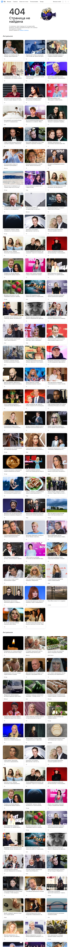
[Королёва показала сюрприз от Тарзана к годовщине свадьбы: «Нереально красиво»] (57, 116)
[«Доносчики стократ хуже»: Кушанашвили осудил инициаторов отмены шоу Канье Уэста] (13, 574)
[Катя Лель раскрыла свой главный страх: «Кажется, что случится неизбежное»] (57, 683)
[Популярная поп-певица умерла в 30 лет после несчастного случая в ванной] (13, 755)
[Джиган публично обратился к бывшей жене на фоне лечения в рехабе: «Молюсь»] (13, 378)
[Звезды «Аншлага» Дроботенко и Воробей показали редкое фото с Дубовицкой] (35, 421)
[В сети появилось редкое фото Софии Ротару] (35, 181)
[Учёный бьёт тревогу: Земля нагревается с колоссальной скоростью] (13, 225)
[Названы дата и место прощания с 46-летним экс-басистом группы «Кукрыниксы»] (35, 50)
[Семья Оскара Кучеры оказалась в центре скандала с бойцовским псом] (13, 137)
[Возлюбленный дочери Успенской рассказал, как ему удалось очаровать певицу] (57, 181)
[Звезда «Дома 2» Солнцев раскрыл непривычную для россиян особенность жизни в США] (35, 727)
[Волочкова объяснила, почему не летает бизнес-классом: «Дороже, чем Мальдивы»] (35, 530)
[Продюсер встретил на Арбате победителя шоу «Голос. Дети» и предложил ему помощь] (13, 821)
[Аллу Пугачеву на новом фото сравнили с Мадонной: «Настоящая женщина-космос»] (35, 574)
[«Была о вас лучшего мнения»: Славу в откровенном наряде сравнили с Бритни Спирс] (35, 268)
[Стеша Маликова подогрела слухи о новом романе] (57, 574)
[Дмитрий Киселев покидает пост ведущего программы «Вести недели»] (35, 777)
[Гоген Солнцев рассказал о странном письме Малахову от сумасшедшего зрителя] (13, 399)
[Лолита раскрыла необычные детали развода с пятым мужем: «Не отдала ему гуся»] (57, 247)
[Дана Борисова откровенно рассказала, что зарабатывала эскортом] (57, 268)
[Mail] (2, 1)
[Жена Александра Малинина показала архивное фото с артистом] (57, 225)
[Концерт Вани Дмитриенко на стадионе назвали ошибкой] (57, 50)
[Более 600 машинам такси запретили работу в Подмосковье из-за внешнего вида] (35, 290)
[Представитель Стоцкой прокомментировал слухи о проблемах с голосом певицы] (35, 378)
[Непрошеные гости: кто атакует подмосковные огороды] (13, 777)
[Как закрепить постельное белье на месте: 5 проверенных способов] (13, 116)
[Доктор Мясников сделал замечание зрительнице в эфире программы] (57, 530)
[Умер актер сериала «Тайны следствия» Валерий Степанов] (57, 552)
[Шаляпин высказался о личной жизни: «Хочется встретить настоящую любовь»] (35, 159)
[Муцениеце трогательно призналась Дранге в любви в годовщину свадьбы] (13, 596)
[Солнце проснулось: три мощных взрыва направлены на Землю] (13, 465)
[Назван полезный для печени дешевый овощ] (35, 662)
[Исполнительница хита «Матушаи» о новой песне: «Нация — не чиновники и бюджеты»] (57, 94)
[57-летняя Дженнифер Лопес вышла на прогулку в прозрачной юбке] (57, 465)
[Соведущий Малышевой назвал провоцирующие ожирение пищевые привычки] (57, 843)
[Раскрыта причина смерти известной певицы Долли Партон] (35, 465)
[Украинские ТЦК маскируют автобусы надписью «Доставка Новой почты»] (13, 799)
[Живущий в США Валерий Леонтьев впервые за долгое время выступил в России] (13, 683)
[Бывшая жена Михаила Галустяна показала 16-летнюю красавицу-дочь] (35, 509)
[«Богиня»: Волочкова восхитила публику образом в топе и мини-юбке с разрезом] (35, 356)
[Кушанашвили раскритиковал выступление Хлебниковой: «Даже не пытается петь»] (35, 94)
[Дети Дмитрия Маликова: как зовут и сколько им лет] (13, 662)
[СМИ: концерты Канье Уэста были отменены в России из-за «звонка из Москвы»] (57, 399)
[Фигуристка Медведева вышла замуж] (57, 159)
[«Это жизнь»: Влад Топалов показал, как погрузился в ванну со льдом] (13, 705)
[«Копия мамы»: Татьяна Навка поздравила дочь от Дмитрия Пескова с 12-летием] (35, 843)
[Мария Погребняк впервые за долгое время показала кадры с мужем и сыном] (57, 421)
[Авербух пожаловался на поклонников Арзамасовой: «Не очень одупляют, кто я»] (57, 137)
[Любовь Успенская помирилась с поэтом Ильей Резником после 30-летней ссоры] (13, 487)
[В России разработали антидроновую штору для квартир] (35, 203)
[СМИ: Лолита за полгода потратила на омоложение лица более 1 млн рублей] (35, 552)
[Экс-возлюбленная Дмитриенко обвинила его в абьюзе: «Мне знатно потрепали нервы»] (35, 116)
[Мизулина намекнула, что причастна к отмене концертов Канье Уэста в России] (13, 843)
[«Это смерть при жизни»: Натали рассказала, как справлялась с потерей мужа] (57, 777)
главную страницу (23, 30)
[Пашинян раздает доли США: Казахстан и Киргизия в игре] (57, 618)
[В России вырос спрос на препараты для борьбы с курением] (13, 159)
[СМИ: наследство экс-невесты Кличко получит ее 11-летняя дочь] (35, 399)
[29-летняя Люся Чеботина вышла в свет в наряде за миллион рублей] (57, 640)
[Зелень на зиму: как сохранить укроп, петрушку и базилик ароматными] (57, 755)
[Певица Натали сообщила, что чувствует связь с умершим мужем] (35, 334)
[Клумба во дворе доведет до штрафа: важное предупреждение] (57, 821)
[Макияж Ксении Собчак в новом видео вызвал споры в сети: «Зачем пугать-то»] (57, 334)
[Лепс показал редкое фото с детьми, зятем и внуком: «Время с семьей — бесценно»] (13, 552)
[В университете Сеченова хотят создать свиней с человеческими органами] (57, 799)
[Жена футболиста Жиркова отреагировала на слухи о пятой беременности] (57, 378)
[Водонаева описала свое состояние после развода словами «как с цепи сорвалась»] (13, 640)
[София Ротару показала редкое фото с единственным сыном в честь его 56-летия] (57, 727)
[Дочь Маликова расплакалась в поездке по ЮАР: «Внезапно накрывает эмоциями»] (13, 727)
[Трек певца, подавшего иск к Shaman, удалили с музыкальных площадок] (57, 72)
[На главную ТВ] (4, 1)
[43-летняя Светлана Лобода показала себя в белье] (13, 618)
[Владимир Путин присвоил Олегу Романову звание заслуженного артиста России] (13, 312)
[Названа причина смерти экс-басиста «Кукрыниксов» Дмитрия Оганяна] (35, 312)
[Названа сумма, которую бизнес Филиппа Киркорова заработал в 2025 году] (35, 640)
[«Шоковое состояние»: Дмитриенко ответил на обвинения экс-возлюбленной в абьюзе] (35, 225)
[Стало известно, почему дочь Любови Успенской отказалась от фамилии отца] (35, 443)
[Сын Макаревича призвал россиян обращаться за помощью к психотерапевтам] (57, 312)
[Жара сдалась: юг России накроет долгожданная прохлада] (13, 443)
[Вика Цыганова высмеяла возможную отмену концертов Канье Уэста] (57, 662)
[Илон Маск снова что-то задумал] (57, 596)
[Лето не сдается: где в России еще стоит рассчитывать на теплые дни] (57, 509)
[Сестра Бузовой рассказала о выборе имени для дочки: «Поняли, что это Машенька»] (13, 530)
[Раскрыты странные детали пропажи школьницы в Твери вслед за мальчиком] (13, 356)
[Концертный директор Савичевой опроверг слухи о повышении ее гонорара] (35, 596)
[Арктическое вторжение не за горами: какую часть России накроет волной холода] (13, 181)
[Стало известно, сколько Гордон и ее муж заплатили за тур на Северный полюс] (35, 821)
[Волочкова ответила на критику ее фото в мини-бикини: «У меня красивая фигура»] (13, 94)
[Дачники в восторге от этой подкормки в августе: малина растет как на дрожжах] (13, 290)
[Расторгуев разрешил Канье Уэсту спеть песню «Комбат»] (35, 683)
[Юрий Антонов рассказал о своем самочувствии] (35, 72)
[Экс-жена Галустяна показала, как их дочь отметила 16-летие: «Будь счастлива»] (35, 618)
